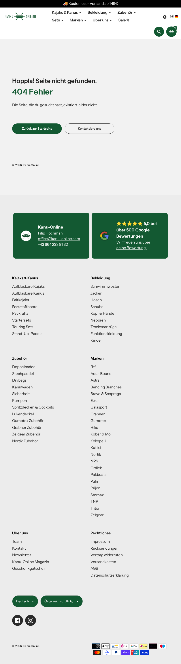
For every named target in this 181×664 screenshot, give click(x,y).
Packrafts (20, 313)
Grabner (97, 414)
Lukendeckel (23, 414)
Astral (95, 380)
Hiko (94, 427)
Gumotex (98, 420)
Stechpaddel (23, 373)
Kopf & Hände (102, 313)
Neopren (98, 320)
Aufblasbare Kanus (28, 293)
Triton (95, 508)
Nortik (95, 454)
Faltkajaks (20, 300)
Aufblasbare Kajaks (28, 286)
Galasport (98, 407)
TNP (94, 501)
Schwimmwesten (105, 286)
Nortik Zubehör (25, 441)
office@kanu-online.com (59, 238)
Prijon (95, 488)
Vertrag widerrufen (106, 555)
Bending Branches (106, 387)
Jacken (96, 293)
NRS (94, 461)
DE (172, 16)
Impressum (100, 541)
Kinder (96, 340)
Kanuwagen (22, 387)
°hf (93, 367)
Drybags (19, 380)
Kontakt (19, 548)
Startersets (21, 320)
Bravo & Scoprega (105, 394)
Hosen (96, 300)
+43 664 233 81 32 (53, 244)
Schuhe (97, 307)
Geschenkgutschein (29, 568)
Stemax (97, 495)
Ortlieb (96, 468)
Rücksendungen (104, 548)
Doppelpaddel (24, 367)
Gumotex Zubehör (27, 420)
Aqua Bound (100, 373)
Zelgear (97, 515)
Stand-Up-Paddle (27, 333)
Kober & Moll (101, 434)
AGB (94, 568)
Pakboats (98, 474)
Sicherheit (21, 394)
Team (17, 541)
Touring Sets (22, 327)
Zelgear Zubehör (26, 434)
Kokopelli (98, 441)
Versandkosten (103, 562)
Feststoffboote (25, 307)
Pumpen (19, 400)
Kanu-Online (31, 165)
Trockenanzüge (103, 327)
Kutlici (95, 447)
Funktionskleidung (106, 333)
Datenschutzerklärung (109, 575)
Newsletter (21, 555)
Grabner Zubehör (26, 427)
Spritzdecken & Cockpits (33, 407)
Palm (94, 481)
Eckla (95, 400)
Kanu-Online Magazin (30, 562)
